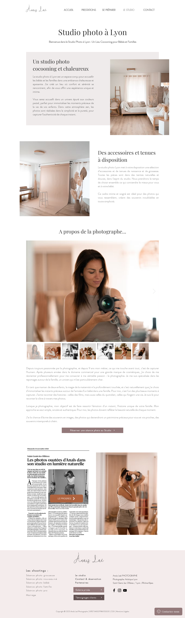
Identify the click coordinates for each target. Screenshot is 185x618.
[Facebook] (114, 590)
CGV (113, 611)
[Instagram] (119, 590)
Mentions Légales (122, 611)
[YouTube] (125, 590)
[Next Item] (154, 291)
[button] (89, 10)
